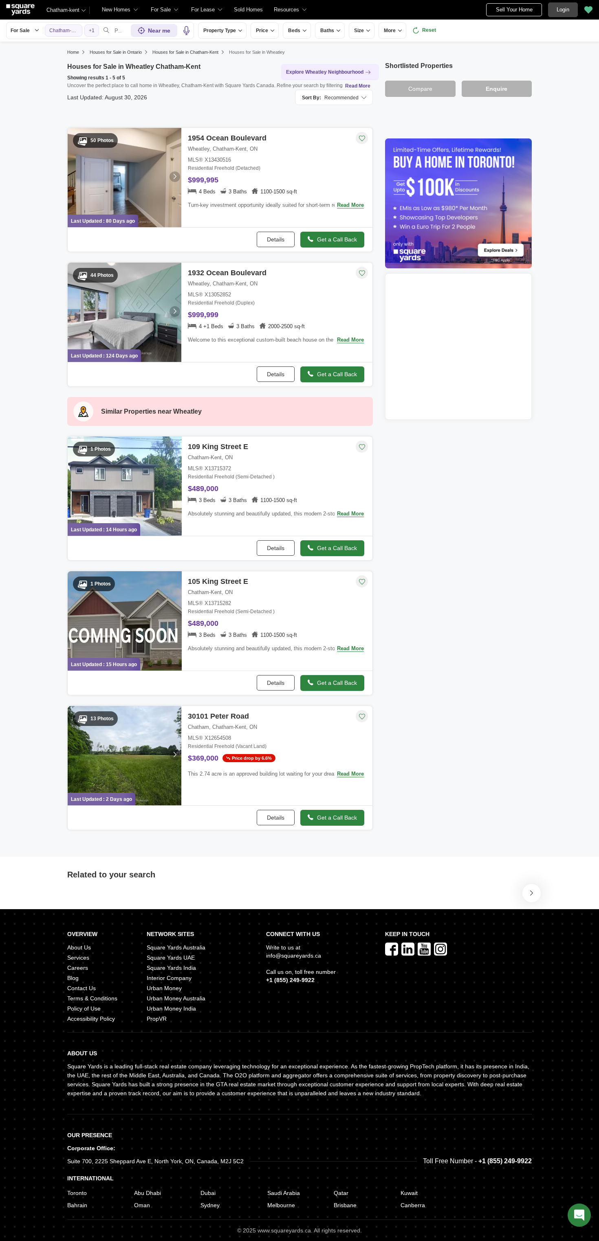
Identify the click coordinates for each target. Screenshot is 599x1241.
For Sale (20, 30)
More (390, 30)
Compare (420, 89)
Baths (327, 30)
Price (262, 30)
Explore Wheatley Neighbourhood (324, 72)
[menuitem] (120, 10)
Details (275, 239)
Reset (429, 30)
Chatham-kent (62, 10)
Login (563, 10)
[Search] (106, 30)
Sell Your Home (514, 10)
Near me (159, 30)
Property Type (219, 30)
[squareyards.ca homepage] (20, 9)
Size (359, 30)
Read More (357, 86)
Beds (294, 30)
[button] (248, 10)
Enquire (496, 89)
